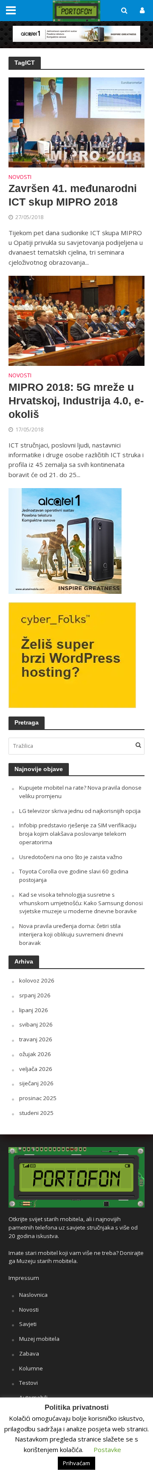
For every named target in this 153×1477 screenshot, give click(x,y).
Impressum (23, 1278)
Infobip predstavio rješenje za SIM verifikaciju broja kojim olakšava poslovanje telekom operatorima (77, 833)
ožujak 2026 (35, 1054)
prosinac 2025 (38, 1098)
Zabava (29, 1353)
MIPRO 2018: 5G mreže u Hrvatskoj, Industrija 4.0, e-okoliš (76, 400)
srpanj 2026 (35, 995)
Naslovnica (33, 1295)
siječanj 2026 (36, 1083)
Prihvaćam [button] (76, 1463)
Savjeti (28, 1324)
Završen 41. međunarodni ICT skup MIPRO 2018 (72, 195)
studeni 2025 (36, 1113)
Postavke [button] (107, 1449)
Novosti (19, 178)
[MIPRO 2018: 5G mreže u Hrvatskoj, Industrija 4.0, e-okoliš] (76, 320)
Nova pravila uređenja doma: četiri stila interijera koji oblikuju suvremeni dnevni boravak (71, 934)
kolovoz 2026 (36, 980)
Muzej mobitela (39, 1338)
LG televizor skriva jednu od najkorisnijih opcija (80, 811)
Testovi (28, 1382)
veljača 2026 (35, 1069)
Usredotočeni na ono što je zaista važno (70, 857)
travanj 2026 (35, 1039)
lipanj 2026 (33, 1010)
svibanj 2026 (36, 1024)
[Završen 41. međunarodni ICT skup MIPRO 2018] (76, 121)
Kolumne (31, 1368)
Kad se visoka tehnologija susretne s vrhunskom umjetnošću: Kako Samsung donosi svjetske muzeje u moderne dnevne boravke (81, 903)
